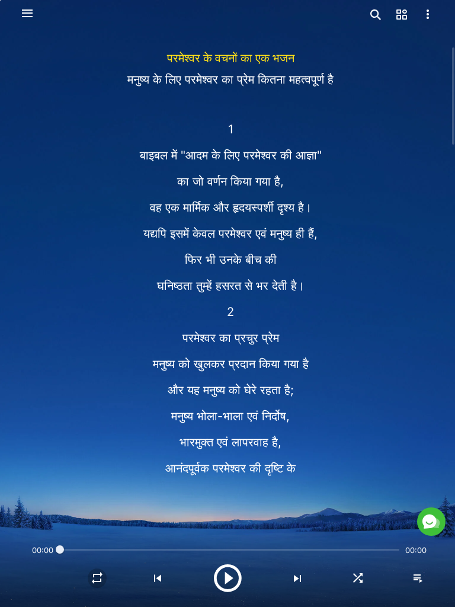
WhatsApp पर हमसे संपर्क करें (327, 497)
